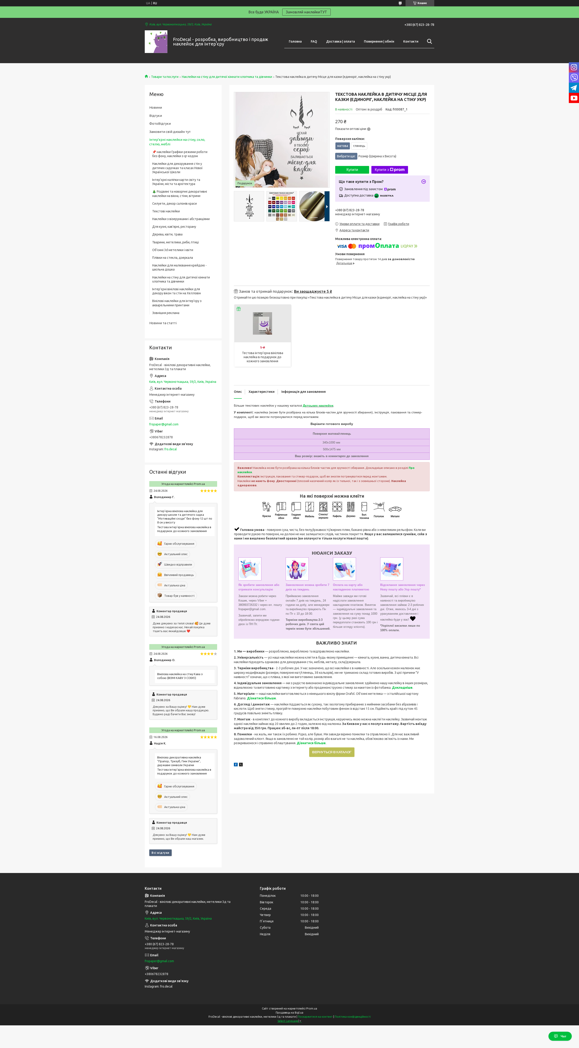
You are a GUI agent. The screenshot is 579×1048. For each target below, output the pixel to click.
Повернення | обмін (379, 41)
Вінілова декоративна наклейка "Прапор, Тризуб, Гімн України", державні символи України (179, 761)
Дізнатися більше (261, 698)
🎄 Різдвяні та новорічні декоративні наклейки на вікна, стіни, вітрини (179, 193)
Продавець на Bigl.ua (289, 1012)
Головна (295, 41)
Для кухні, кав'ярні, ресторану (174, 226)
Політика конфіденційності (353, 1016)
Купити (352, 170)
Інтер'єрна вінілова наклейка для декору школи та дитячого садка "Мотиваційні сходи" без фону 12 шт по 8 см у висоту (184, 516)
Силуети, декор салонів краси (174, 203)
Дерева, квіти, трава (167, 234)
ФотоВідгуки (160, 123)
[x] (241, 765)
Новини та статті (163, 323)
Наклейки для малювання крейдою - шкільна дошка (179, 267)
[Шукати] (428, 41)
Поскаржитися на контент (315, 1016)
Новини (155, 107)
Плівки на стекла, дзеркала (172, 257)
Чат (563, 1036)
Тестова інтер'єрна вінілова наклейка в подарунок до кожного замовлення (262, 357)
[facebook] (236, 765)
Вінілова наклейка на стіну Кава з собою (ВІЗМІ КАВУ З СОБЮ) (180, 675)
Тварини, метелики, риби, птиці (175, 242)
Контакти (410, 41)
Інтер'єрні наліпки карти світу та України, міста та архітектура (176, 182)
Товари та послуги (164, 77)
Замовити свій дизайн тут (170, 132)
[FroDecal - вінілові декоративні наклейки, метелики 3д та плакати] (156, 41)
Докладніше (402, 687)
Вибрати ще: (366, 156)
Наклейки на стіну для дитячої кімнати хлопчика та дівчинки (227, 77)
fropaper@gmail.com (163, 424)
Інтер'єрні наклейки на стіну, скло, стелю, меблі (177, 142)
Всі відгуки (160, 852)
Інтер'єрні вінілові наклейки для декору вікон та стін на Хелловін (176, 291)
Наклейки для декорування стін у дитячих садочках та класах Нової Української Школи (177, 168)
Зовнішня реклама (165, 313)
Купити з (382, 170)
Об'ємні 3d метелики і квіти (172, 250)
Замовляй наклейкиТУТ (306, 12)
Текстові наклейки (166, 211)
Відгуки (155, 116)
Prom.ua (311, 1008)
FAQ (314, 41)
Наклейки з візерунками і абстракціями (181, 219)
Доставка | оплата (340, 41)
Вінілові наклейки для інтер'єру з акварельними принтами (177, 303)
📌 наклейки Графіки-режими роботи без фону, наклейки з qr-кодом (179, 154)
